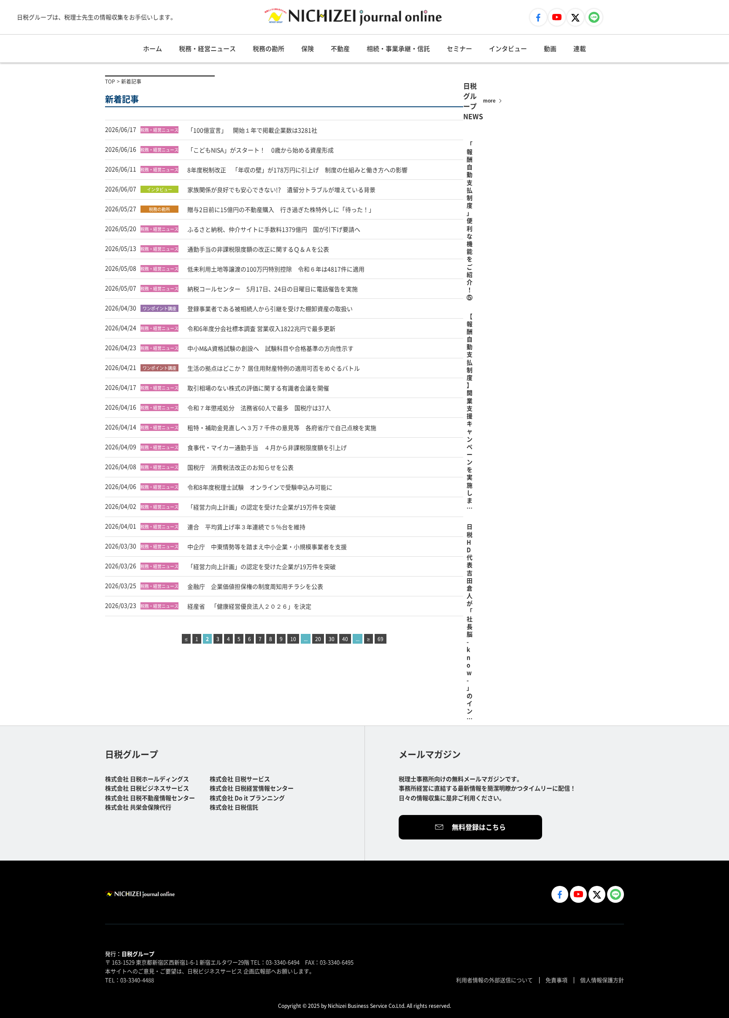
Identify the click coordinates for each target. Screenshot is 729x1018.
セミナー (459, 48)
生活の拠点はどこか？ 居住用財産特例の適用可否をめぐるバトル (273, 368)
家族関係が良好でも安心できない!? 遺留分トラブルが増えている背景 (281, 189)
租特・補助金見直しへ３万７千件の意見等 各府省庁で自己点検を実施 (281, 427)
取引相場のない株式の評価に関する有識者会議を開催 (258, 388)
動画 (550, 48)
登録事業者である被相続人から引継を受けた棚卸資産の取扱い (270, 308)
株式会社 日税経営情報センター (252, 788)
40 (345, 638)
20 (318, 638)
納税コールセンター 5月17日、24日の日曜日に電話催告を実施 (272, 288)
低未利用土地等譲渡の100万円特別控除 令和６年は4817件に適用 (275, 269)
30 (332, 638)
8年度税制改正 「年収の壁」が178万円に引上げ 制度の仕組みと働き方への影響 (297, 169)
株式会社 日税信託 (234, 807)
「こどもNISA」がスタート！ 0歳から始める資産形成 (260, 150)
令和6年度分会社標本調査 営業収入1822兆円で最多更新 (261, 328)
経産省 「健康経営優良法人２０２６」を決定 (249, 606)
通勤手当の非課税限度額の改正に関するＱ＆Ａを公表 (258, 249)
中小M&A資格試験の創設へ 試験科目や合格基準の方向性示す (270, 348)
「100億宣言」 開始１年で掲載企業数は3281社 (252, 130)
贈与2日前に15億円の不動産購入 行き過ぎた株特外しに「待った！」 (281, 209)
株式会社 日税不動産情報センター (150, 797)
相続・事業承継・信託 (398, 48)
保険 (307, 48)
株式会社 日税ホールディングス (147, 778)
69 (380, 638)
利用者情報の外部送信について (494, 980)
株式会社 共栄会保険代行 (138, 807)
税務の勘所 (268, 48)
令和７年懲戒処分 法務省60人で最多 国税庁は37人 (259, 407)
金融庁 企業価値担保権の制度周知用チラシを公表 (255, 586)
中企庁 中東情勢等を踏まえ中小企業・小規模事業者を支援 (267, 546)
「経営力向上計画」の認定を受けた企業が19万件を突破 (261, 507)
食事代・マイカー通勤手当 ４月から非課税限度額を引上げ (267, 447)
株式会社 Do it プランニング (247, 797)
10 (293, 638)
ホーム (152, 48)
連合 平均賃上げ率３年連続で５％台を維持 (246, 527)
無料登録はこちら (479, 827)
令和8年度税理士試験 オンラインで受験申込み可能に (259, 487)
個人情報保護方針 (602, 980)
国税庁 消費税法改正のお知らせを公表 (240, 467)
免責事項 (556, 980)
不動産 (340, 48)
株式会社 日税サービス (240, 778)
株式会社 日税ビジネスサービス (147, 788)
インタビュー (508, 48)
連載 (579, 48)
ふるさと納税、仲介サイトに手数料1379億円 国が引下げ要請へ (273, 229)
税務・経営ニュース (207, 48)
